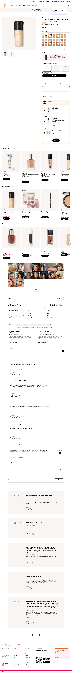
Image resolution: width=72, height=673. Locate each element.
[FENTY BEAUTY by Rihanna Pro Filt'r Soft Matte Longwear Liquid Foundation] (31, 240)
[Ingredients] (56, 93)
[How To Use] (56, 89)
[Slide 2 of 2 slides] (11, 54)
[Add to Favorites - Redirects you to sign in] (68, 75)
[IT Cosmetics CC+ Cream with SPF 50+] (11, 164)
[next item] (70, 168)
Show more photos (36, 291)
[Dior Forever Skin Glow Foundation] (50, 240)
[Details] (56, 86)
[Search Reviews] (63, 351)
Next (62, 469)
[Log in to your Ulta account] (66, 5)
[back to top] (68, 669)
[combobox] (56, 32)
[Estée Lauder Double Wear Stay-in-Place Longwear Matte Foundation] (31, 166)
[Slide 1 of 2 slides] (5, 54)
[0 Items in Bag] (69, 5)
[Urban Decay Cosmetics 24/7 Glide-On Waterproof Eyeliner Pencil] (50, 202)
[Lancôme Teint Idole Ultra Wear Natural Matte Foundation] (50, 164)
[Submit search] (9, 485)
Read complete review (13, 342)
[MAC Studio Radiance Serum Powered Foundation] (11, 203)
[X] (65, 8)
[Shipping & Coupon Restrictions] (56, 96)
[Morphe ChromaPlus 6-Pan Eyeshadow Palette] (31, 202)
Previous (58, 469)
